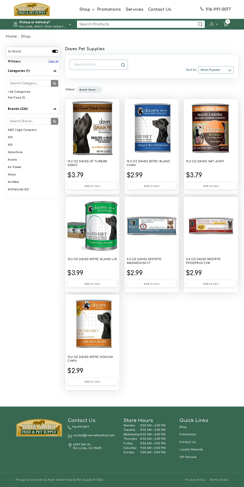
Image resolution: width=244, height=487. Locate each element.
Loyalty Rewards (191, 449)
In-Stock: (15, 51)
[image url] (32, 9)
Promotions (109, 9)
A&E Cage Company (22, 130)
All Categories (19, 91)
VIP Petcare (188, 457)
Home (11, 36)
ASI (10, 144)
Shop (84, 9)
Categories (19, 71)
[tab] (33, 85)
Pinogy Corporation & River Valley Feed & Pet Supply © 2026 (59, 479)
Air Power (15, 167)
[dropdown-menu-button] (93, 9)
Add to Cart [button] (92, 186)
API (10, 137)
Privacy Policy (195, 479)
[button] (214, 24)
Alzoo (12, 174)
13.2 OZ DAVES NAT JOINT (205, 161)
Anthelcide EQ (18, 189)
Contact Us (159, 9)
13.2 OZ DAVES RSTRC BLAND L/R (92, 259)
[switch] (55, 51)
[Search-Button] (200, 24)
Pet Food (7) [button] (16, 97)
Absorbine (15, 152)
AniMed (13, 182)
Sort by (191, 69)
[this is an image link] (39, 427)
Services (134, 9)
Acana (12, 159)
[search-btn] (54, 83)
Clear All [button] (54, 61)
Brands (18, 109)
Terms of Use (218, 479)
